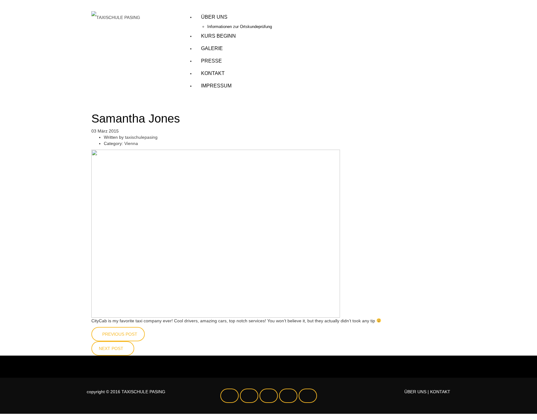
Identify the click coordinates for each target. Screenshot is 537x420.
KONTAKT (440, 391)
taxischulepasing (141, 137)
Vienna (131, 143)
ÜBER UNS (415, 391)
